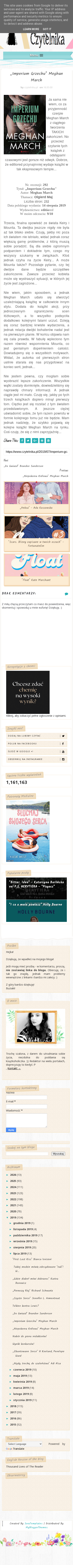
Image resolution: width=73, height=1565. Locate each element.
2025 (13, 1181)
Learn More (31, 29)
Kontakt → (14, 1068)
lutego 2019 (21, 1394)
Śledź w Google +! (20, 751)
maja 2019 (20, 1375)
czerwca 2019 (22, 1369)
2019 (13, 1217)
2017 (13, 1412)
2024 (13, 1187)
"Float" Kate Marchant (36, 580)
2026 (13, 1174)
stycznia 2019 (22, 1400)
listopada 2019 (23, 1229)
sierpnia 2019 (22, 1247)
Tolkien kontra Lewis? (26, 1306)
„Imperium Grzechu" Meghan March (35, 1321)
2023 (13, 1193)
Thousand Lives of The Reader (24, 1466)
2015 (13, 1424)
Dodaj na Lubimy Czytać (24, 735)
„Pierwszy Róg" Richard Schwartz (33, 1291)
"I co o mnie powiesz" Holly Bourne (35, 904)
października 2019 (25, 1235)
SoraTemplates (33, 1524)
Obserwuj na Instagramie (25, 759)
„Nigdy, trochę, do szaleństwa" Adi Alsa (37, 1363)
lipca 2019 (20, 1253)
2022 (13, 1199)
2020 (13, 1211)
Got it (47, 29)
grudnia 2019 (22, 1223)
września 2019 (23, 1241)
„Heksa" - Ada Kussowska (36, 508)
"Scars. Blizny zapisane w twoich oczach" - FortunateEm (36, 544)
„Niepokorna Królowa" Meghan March (35, 1329)
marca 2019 (21, 1388)
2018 (13, 1406)
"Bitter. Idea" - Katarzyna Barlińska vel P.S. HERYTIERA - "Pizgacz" (36, 884)
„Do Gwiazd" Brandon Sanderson (32, 1314)
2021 (13, 1205)
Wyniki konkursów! (23, 1344)
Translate (18, 1448)
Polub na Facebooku (22, 743)
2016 (13, 1418)
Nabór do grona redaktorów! (30, 1336)
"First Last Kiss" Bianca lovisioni (32, 1259)
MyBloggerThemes (37, 1527)
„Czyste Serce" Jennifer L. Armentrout (36, 1298)
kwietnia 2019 (23, 1381)
